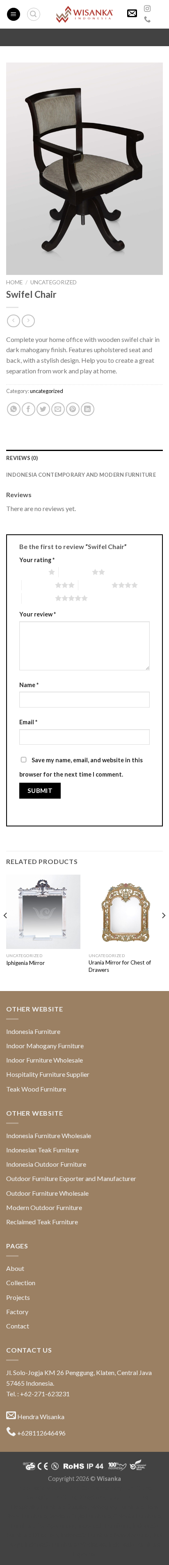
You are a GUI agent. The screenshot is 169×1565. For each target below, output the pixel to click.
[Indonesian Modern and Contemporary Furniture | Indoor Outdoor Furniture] (84, 14)
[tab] (84, 458)
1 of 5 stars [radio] (31, 572)
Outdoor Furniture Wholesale (47, 1193)
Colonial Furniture (137, 1516)
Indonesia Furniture (33, 1031)
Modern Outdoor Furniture (44, 1207)
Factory (17, 1311)
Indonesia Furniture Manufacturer (105, 1535)
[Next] (163, 932)
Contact (17, 1326)
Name (29, 684)
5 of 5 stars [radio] (38, 598)
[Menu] (13, 14)
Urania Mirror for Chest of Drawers (120, 966)
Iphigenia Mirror (25, 963)
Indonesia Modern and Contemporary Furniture (84, 1488)
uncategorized (53, 282)
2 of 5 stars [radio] (75, 572)
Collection (20, 1282)
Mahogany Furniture (117, 1506)
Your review (37, 614)
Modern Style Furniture (80, 1516)
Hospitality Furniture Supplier (47, 1074)
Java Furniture (127, 1497)
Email (28, 722)
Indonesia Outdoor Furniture (46, 1164)
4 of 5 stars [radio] (95, 585)
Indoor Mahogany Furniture (45, 1045)
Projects (18, 1297)
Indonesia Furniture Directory (63, 1497)
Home (14, 282)
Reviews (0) (22, 458)
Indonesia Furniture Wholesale (48, 1135)
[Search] (33, 14)
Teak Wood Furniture (36, 1089)
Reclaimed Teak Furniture (42, 1222)
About (15, 1268)
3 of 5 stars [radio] (38, 585)
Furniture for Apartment (43, 1525)
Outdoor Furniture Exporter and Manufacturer (71, 1178)
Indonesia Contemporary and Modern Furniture (81, 474)
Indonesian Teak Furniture (42, 1150)
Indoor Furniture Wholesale (44, 1060)
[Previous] (6, 932)
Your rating (37, 559)
